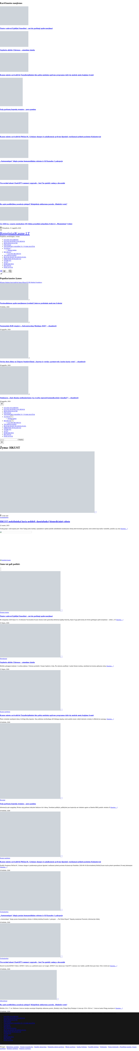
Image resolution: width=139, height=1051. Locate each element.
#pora (20, 282)
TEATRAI (7, 248)
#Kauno (2, 282)
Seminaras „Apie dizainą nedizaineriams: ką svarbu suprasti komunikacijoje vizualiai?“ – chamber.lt (39, 398)
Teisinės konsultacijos (26, 1047)
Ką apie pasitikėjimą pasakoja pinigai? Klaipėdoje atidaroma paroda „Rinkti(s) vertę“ (33, 204)
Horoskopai (3, 658)
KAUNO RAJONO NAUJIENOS (14, 241)
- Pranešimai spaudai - (125, 1047)
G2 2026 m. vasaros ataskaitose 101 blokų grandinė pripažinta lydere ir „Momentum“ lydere (36, 224)
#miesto (7, 282)
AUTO (6, 262)
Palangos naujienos (25, 1048)
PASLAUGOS (8, 267)
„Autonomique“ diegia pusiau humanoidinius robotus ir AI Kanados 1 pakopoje (31, 161)
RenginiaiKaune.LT (15, 233)
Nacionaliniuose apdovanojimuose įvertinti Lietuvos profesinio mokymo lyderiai (31, 303)
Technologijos (4, 517)
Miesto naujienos (70, 1047)
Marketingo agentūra (12, 1047)
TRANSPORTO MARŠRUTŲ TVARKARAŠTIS (19, 246)
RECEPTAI (7, 265)
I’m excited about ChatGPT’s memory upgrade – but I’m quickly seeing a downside (32, 183)
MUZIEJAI (7, 252)
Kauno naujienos (5, 712)
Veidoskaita (103, 1047)
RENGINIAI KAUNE (11, 243)
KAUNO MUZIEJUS (14, 254)
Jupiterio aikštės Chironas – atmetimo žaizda (17, 50)
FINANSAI (7, 245)
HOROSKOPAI (9, 264)
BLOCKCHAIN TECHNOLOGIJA (15, 257)
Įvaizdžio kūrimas (93, 1047)
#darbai (33, 282)
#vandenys (39, 282)
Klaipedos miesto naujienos (56, 1047)
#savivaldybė (14, 282)
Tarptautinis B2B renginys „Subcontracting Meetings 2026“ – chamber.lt (28, 326)
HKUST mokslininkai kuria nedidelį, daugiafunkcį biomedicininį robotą (35, 521)
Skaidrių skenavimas (40, 1047)
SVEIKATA (7, 260)
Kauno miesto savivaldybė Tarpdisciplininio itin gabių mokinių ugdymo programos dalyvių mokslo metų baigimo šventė (47, 75)
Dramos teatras (12, 250)
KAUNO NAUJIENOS (11, 240)
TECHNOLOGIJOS (10, 255)
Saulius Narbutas (82, 1047)
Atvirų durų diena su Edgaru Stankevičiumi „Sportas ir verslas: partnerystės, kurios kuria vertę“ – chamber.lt (42, 362)
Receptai (2, 800)
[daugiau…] (124, 528)
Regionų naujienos (12, 1048)
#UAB (28, 282)
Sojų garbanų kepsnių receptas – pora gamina (18, 109)
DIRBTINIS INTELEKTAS (12, 259)
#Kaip (24, 282)
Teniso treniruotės (113, 1047)
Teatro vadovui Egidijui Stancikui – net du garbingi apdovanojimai (26, 28)
